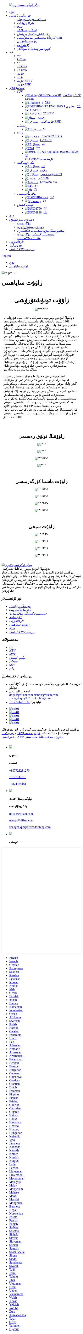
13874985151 (17, 783)
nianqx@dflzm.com (46, 694)
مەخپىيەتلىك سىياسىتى (39, 737)
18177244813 (17, 777)
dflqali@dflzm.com (21, 694)
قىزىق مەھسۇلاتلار (28, 733)
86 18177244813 (19, 702)
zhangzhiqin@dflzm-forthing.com (30, 698)
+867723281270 (19, 770)
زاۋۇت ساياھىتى (19, 266)
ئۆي (11, 262)
